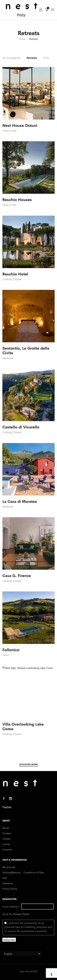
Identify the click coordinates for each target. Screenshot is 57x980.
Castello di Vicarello (20, 427)
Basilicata (7, 358)
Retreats (32, 58)
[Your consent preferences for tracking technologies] (51, 974)
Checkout (7, 883)
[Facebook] (3, 798)
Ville (46, 58)
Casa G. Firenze (16, 575)
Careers (6, 838)
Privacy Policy (9, 888)
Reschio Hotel (15, 274)
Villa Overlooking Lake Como (23, 726)
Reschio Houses (17, 199)
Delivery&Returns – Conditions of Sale (23, 872)
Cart (4, 877)
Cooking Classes (11, 279)
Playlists (6, 807)
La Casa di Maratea (19, 501)
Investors (7, 849)
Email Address (11, 906)
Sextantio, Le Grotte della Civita (25, 350)
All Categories (11, 58)
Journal (6, 844)
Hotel (5, 655)
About (5, 827)
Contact (6, 833)
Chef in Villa (9, 130)
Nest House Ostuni (19, 125)
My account (8, 867)
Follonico (10, 649)
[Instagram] (10, 798)
